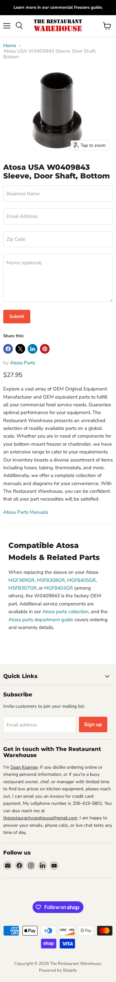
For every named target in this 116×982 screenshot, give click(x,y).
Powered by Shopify (58, 970)
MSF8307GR (22, 588)
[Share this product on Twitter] (20, 349)
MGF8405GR (81, 580)
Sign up (93, 724)
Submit (16, 316)
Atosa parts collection (65, 611)
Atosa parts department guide (40, 619)
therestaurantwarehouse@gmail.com (40, 818)
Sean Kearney (24, 767)
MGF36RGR (21, 580)
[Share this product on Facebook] (8, 349)
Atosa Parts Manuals (25, 512)
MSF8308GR (51, 580)
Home (9, 45)
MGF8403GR (58, 588)
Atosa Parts (22, 362)
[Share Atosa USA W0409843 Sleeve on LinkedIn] (32, 349)
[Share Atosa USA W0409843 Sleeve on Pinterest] (45, 349)
